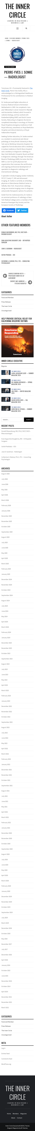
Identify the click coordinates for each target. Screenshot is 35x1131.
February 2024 (6, 632)
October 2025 (5, 527)
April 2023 (4, 685)
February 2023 (6, 696)
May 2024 (4, 616)
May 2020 (4, 870)
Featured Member (10, 67)
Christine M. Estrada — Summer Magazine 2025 (21, 410)
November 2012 (6, 1002)
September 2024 (7, 595)
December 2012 (6, 997)
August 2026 (5, 474)
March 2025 (5, 564)
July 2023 (4, 669)
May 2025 (4, 553)
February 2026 (6, 505)
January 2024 (5, 638)
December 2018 (6, 928)
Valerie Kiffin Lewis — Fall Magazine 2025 (19, 401)
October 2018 (5, 934)
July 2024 (4, 606)
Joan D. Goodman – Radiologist (11, 248)
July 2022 (4, 733)
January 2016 (5, 965)
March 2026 (5, 500)
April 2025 (4, 558)
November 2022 (6, 712)
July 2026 (4, 479)
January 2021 (5, 828)
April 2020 (4, 875)
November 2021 (6, 775)
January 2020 (5, 891)
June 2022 (4, 738)
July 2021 (4, 796)
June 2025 (4, 548)
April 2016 (4, 960)
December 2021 (6, 770)
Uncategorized (6, 311)
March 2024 (5, 627)
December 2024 (6, 579)
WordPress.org (6, 1064)
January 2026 (5, 511)
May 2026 (4, 490)
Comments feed (6, 1059)
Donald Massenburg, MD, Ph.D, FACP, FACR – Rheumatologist (14, 233)
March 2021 (5, 817)
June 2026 (4, 484)
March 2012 (5, 1008)
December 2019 (6, 896)
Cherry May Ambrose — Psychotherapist (18, 282)
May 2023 (4, 680)
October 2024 (5, 590)
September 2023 (7, 659)
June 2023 (4, 675)
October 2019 (5, 907)
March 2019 (5, 923)
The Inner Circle (17, 10)
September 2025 (7, 532)
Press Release (6, 302)
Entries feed (5, 1054)
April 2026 (4, 495)
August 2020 (5, 854)
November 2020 (6, 838)
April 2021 (4, 812)
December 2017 (6, 944)
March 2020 (5, 881)
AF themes (24, 1128)
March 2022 (5, 754)
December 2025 (6, 516)
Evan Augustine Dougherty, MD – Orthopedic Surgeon (15, 241)
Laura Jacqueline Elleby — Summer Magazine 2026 (22, 374)
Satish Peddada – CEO (8, 255)
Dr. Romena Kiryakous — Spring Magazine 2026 (21, 383)
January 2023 (5, 701)
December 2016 (6, 955)
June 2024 (4, 611)
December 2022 (6, 706)
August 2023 (5, 664)
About (13, 1118)
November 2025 (6, 521)
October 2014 (5, 986)
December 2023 (6, 643)
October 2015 (5, 970)
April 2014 (4, 992)
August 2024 (5, 601)
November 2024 (6, 585)
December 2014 (6, 981)
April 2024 (4, 622)
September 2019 (7, 912)
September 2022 (7, 722)
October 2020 (5, 844)
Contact (19, 1118)
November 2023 (6, 648)
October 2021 (5, 780)
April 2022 (4, 749)
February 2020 (6, 886)
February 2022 (6, 759)
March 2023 (5, 690)
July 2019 (4, 918)
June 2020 (4, 865)
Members (16, 1114)
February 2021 (6, 822)
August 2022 (5, 727)
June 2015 (4, 976)
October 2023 (5, 653)
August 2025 (5, 537)
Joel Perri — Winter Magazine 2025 (21, 392)
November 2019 (6, 902)
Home (9, 1114)
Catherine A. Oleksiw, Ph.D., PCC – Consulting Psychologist (15, 262)
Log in (3, 1048)
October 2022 (5, 717)
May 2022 (4, 743)
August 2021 (5, 791)
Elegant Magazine (13, 1128)
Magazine (23, 1114)
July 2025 (4, 542)
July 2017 (4, 949)
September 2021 (7, 786)
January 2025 (5, 574)
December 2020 (6, 833)
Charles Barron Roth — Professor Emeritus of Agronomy (16, 275)
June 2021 (4, 801)
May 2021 (4, 807)
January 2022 (5, 764)
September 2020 (7, 849)
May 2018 (4, 939)
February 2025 (6, 569)
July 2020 (4, 860)
